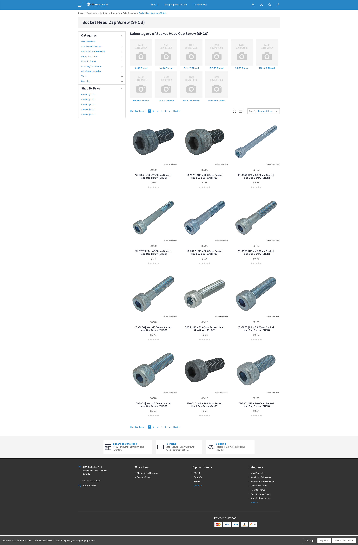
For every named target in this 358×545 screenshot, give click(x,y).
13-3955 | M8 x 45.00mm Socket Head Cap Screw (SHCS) (256, 252)
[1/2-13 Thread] (242, 52)
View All (198, 485)
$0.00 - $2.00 (87, 94)
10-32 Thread (140, 68)
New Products (88, 41)
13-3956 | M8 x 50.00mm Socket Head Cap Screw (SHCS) (205, 252)
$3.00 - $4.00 (87, 114)
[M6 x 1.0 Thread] (166, 84)
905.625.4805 (89, 485)
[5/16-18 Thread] (191, 52)
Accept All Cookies (344, 540)
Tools (84, 76)
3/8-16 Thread (216, 68)
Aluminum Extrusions (91, 46)
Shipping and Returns (176, 4)
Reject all (324, 540)
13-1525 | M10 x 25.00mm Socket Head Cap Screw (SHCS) (153, 176)
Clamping (85, 81)
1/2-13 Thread (242, 68)
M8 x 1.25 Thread (191, 100)
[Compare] (261, 6)
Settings (309, 540)
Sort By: (253, 111)
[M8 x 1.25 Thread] (191, 84)
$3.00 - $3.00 (87, 109)
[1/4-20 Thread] (166, 52)
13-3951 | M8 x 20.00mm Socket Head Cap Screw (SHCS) (256, 405)
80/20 (197, 473)
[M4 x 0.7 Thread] (267, 52)
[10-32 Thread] (141, 52)
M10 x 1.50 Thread (216, 100)
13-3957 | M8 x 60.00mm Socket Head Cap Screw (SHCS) (153, 252)
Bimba (197, 481)
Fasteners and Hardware (93, 51)
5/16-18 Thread (191, 68)
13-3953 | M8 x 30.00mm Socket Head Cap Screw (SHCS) (256, 329)
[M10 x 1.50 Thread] (216, 84)
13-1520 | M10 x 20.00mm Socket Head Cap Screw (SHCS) (205, 176)
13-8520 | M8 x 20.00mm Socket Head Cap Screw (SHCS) (205, 405)
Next (175, 111)
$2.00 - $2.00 (87, 99)
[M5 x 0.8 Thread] (141, 84)
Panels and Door (89, 56)
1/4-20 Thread (166, 68)
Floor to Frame (88, 61)
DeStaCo (198, 477)
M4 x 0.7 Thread (267, 68)
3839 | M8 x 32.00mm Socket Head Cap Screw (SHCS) (204, 329)
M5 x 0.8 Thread (141, 100)
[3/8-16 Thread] (216, 52)
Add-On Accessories (91, 71)
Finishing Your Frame (91, 66)
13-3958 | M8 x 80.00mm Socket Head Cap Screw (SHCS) (256, 176)
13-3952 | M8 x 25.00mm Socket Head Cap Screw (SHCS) (153, 405)
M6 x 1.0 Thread (166, 100)
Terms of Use (200, 4)
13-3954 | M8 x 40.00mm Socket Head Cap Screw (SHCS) (153, 329)
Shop (153, 4)
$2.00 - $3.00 (87, 104)
